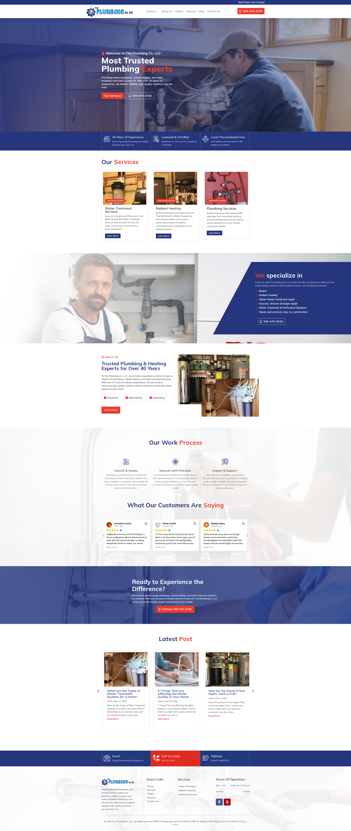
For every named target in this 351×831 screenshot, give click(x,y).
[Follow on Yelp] (227, 802)
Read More (111, 719)
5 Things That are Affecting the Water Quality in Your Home (121, 694)
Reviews (191, 11)
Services (151, 11)
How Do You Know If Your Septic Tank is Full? (174, 692)
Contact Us (213, 11)
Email (116, 756)
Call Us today (171, 756)
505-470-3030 (168, 760)
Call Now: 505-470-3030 (177, 609)
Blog (201, 11)
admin (109, 701)
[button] (247, 536)
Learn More (112, 236)
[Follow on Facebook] (219, 802)
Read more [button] (111, 547)
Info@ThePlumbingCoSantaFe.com (128, 760)
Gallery (179, 11)
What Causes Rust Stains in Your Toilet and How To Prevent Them (226, 694)
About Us (167, 11)
